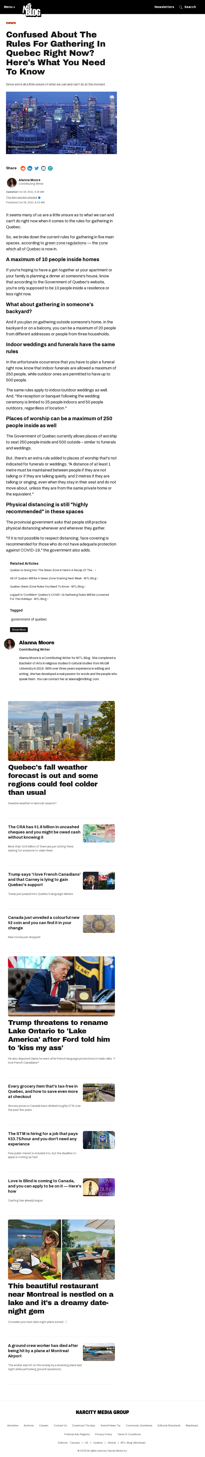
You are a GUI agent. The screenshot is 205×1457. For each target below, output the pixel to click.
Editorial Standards (169, 1425)
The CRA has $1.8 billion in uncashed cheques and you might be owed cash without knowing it (44, 832)
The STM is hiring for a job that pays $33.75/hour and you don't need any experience (43, 1138)
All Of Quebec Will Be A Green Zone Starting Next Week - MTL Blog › (54, 578)
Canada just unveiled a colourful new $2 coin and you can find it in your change (43, 922)
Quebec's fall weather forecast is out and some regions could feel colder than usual (53, 779)
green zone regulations (65, 243)
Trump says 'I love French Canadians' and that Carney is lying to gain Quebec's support (44, 879)
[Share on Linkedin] (29, 168)
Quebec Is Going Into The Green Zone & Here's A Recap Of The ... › (53, 570)
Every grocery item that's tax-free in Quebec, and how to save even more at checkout (43, 1091)
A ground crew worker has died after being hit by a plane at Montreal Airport (43, 1350)
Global (112, 1442)
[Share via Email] (43, 168)
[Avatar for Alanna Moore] (9, 644)
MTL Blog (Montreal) (133, 1442)
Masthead (192, 1425)
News (11, 23)
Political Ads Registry (77, 1434)
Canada (75, 1442)
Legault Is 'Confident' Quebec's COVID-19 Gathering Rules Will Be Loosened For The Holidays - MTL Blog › (59, 597)
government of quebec (29, 619)
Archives (29, 1425)
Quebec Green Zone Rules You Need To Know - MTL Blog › (47, 586)
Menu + (9, 7)
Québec (98, 1442)
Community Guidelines (139, 1425)
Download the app (83, 1425)
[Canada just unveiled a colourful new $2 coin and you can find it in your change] (99, 924)
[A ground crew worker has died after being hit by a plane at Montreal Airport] (99, 1352)
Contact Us (60, 1425)
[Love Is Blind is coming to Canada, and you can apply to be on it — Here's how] (99, 1187)
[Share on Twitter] (36, 168)
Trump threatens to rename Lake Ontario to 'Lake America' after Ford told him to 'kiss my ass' (59, 1035)
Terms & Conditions (129, 1434)
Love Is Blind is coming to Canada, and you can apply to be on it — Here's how (44, 1186)
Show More (19, 629)
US (86, 1442)
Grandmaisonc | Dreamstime (23, 146)
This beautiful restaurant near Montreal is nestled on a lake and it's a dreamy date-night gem (61, 1298)
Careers (43, 1425)
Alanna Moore (29, 180)
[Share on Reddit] (23, 168)
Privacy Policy (103, 1434)
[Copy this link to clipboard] (50, 168)
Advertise (12, 1425)
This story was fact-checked (22, 197)
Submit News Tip (110, 1425)
